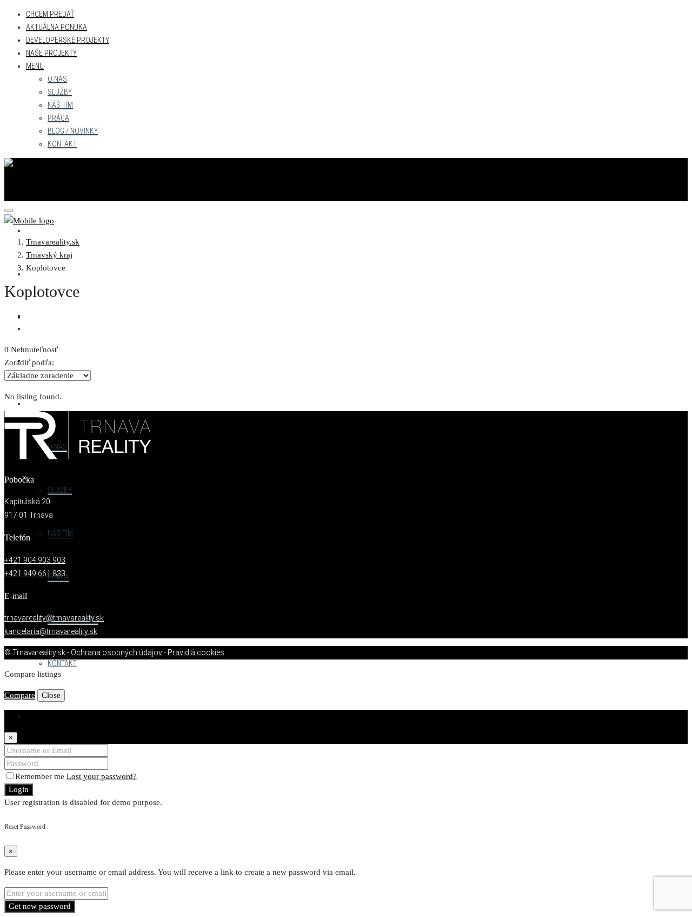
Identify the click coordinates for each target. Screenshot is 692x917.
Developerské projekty (67, 40)
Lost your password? (101, 776)
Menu (35, 66)
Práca (58, 118)
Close (51, 695)
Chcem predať (50, 14)
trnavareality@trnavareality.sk (54, 617)
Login (19, 789)
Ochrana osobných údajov (116, 652)
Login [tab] (36, 716)
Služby (60, 92)
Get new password (40, 906)
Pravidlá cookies (196, 652)
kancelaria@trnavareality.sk (50, 631)
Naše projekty (51, 53)
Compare (19, 695)
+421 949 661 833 (34, 573)
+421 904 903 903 (34, 560)
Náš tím (60, 105)
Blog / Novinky (73, 131)
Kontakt (62, 144)
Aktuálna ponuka (56, 27)
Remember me (40, 776)
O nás (57, 79)
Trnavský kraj (49, 254)
